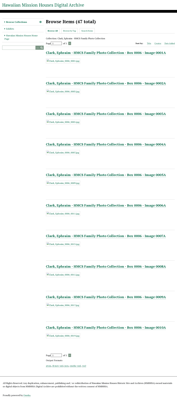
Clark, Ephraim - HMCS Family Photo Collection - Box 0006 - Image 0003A (106, 113)
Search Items (87, 30)
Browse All (53, 30)
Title (149, 43)
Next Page (69, 43)
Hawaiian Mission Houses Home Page (21, 37)
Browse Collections (16, 21)
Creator (157, 43)
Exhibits (10, 28)
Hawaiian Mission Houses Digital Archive (43, 5)
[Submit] (42, 48)
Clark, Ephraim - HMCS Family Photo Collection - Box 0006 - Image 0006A (106, 205)
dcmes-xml (57, 365)
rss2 (84, 365)
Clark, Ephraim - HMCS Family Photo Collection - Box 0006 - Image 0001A (106, 52)
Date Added (170, 43)
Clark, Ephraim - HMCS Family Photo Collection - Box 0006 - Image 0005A (106, 175)
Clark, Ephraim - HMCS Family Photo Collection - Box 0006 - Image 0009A (106, 297)
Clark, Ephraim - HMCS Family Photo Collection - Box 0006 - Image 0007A (106, 236)
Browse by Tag (69, 30)
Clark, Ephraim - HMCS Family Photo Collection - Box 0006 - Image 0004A (106, 144)
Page (48, 43)
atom (48, 365)
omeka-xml (75, 365)
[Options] (37, 48)
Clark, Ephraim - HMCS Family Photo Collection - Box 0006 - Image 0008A (106, 266)
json (66, 365)
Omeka (26, 395)
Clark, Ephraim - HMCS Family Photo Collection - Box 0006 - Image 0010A (106, 327)
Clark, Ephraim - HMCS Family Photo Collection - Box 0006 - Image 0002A (106, 83)
